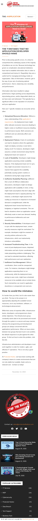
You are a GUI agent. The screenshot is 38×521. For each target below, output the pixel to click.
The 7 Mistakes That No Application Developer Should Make (15, 51)
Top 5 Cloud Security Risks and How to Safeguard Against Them (25, 443)
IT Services (17, 488)
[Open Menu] (2, 4)
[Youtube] (25, 428)
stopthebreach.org (28, 519)
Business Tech (17, 516)
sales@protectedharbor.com (23, 424)
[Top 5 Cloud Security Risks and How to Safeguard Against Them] (7, 445)
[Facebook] (12, 428)
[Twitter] (16, 428)
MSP (17, 493)
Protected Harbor (17, 502)
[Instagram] (21, 428)
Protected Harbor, (10, 357)
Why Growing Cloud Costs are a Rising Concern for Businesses (25, 456)
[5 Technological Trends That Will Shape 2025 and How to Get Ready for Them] (7, 470)
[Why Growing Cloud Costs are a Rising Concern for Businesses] (7, 458)
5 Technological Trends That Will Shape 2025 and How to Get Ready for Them (25, 470)
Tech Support (17, 511)
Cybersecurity (17, 497)
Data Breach (17, 506)
